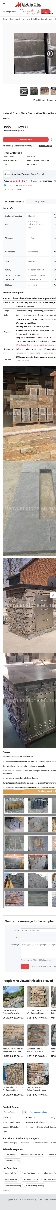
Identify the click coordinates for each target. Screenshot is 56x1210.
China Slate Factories (30, 1173)
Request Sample (45, 146)
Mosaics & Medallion (11, 1127)
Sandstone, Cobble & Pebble (32, 1154)
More (5, 1190)
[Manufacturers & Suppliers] (28, 4)
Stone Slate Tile (11, 1179)
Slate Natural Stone (30, 1179)
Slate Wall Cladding (12, 1160)
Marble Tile (7, 1117)
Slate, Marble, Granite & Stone (41, 19)
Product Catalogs (39, 1112)
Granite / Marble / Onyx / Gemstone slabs (19, 1122)
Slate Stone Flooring (13, 1185)
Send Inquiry (26, 139)
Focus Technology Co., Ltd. (33, 1200)
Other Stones (10, 1154)
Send (25, 966)
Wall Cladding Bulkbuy (35, 1185)
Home (5, 19)
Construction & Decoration (19, 19)
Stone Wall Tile (10, 1173)
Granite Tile (30, 1117)
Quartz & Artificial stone (35, 1122)
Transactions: (43, 181)
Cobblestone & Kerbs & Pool (37, 1127)
